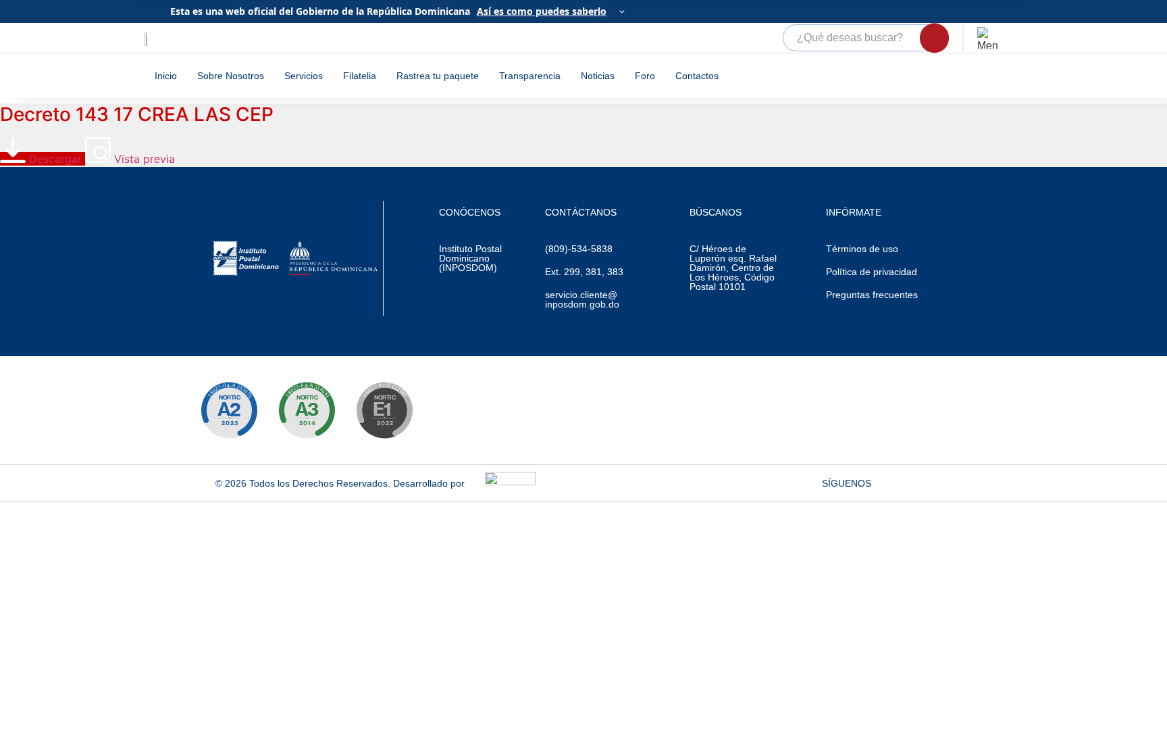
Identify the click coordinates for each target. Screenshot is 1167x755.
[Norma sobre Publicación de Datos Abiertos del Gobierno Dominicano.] (306, 410)
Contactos (697, 75)
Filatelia (359, 75)
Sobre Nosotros (230, 75)
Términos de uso (862, 248)
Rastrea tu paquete (437, 75)
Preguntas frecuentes (872, 294)
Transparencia (530, 75)
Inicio (166, 75)
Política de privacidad (871, 271)
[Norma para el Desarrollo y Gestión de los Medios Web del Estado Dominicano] (229, 410)
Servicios (303, 75)
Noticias (598, 75)
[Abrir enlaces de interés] (988, 38)
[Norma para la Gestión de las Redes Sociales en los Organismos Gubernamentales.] (384, 410)
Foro (645, 75)
